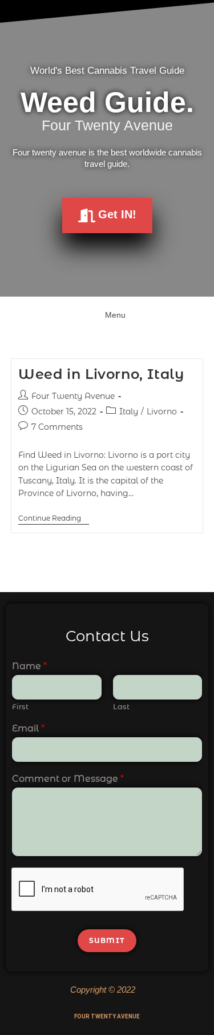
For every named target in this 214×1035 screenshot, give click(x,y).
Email (28, 728)
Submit (107, 940)
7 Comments (57, 427)
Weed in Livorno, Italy (101, 374)
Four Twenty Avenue (73, 396)
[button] (107, 313)
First (20, 706)
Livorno (162, 411)
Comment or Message (68, 778)
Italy (128, 411)
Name (29, 666)
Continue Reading (53, 518)
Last (121, 706)
